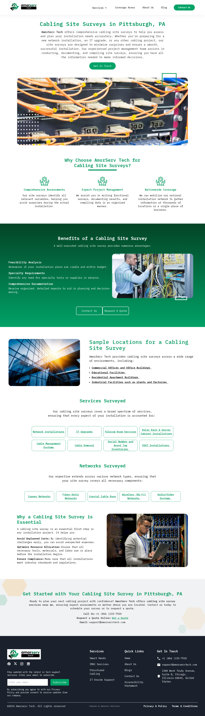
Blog (164, 7)
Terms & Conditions (185, 706)
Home (127, 658)
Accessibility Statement (134, 684)
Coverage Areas (125, 7)
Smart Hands (98, 658)
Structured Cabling (97, 672)
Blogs (128, 670)
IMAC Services (99, 664)
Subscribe (59, 682)
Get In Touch (102, 65)
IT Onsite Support (102, 679)
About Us (148, 7)
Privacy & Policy (155, 706)
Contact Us (184, 7)
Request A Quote (115, 310)
